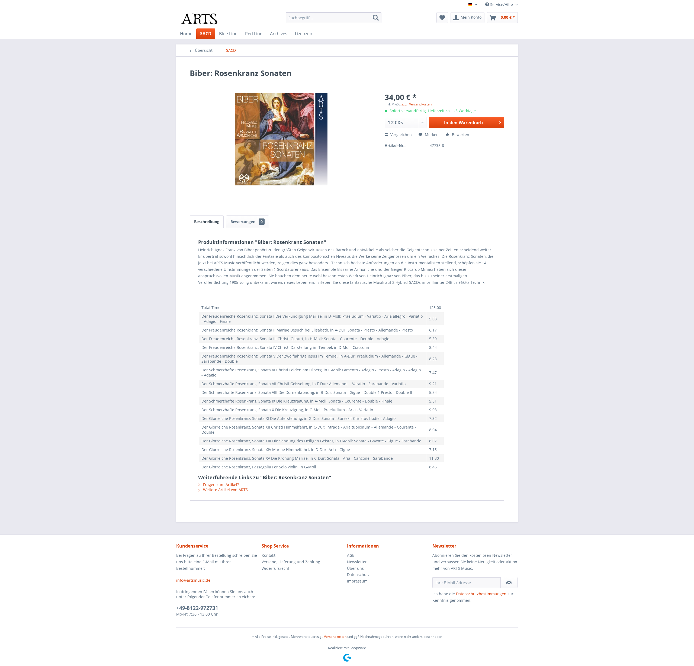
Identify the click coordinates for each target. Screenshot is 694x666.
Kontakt (268, 555)
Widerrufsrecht (275, 568)
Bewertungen (246, 221)
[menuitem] (333, 17)
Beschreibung (206, 221)
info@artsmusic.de (193, 580)
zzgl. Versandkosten (416, 104)
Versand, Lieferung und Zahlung (291, 561)
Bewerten (460, 134)
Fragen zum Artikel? (220, 484)
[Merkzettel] (442, 17)
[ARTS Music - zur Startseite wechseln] (199, 19)
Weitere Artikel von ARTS (225, 489)
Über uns (355, 568)
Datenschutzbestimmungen (481, 593)
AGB (351, 555)
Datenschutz (358, 574)
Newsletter (357, 561)
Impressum (357, 581)
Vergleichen (400, 134)
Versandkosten (335, 636)
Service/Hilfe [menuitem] (501, 4)
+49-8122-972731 (197, 608)
